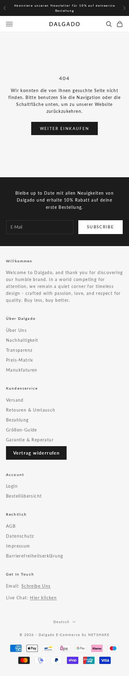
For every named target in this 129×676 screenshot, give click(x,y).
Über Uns (16, 330)
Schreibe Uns (36, 585)
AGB (11, 526)
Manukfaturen (22, 369)
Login (12, 486)
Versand (15, 400)
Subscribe (100, 226)
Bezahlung (17, 419)
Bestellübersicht (24, 496)
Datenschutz (20, 536)
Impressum (18, 545)
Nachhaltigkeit (22, 340)
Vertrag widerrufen (36, 452)
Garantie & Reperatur (30, 439)
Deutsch (61, 622)
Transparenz (19, 350)
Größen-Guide (21, 429)
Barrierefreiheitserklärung (34, 555)
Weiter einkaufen (64, 128)
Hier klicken (43, 597)
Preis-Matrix (19, 360)
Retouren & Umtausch (31, 409)
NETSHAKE (99, 635)
